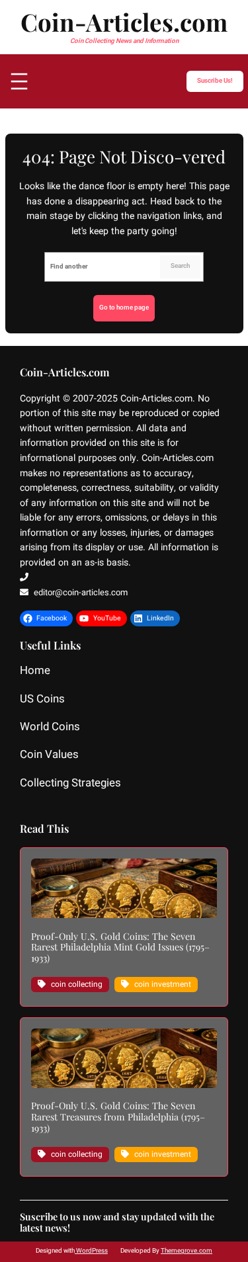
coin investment (162, 984)
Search (180, 266)
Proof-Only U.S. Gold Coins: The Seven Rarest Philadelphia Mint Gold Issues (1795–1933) (120, 948)
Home (35, 671)
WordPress (91, 1250)
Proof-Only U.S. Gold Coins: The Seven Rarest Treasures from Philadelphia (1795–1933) (118, 1117)
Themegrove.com (186, 1250)
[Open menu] (19, 81)
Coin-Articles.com (124, 21)
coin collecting (77, 984)
